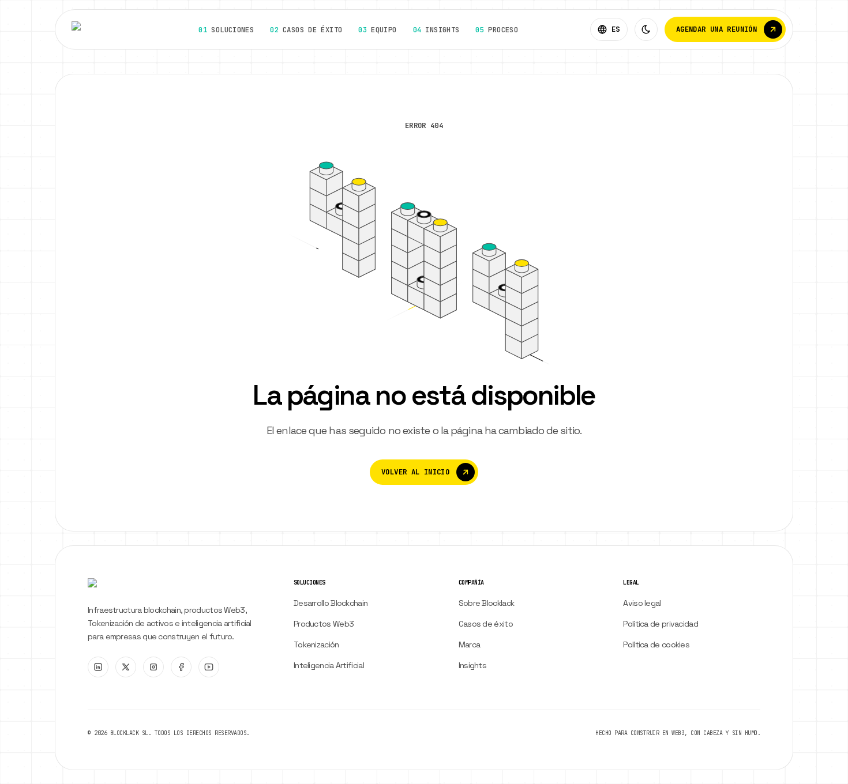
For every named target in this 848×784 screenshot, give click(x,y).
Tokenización (316, 644)
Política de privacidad (660, 624)
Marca (470, 644)
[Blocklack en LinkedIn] (98, 667)
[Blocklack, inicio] (99, 29)
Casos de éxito (486, 624)
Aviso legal (642, 603)
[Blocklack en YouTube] (208, 667)
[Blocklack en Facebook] (181, 667)
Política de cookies (656, 644)
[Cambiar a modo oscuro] (646, 29)
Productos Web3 (324, 624)
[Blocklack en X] (125, 667)
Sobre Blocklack (487, 603)
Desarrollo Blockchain (330, 603)
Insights (472, 665)
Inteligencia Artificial (329, 665)
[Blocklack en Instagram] (153, 667)
